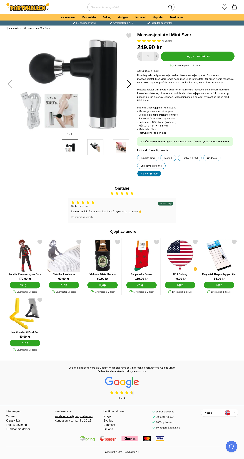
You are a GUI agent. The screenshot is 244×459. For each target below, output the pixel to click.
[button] (129, 84)
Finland (108, 429)
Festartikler (89, 17)
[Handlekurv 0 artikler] (234, 7)
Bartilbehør (177, 17)
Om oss (11, 416)
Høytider (158, 17)
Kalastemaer (68, 17)
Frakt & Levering (16, 424)
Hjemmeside (12, 28)
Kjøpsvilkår (13, 420)
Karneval (140, 17)
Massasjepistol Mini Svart (37, 28)
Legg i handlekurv (198, 56)
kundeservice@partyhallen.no (73, 416)
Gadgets (123, 17)
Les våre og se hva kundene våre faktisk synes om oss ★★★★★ (185, 141)
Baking (107, 17)
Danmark (109, 424)
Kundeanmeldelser (18, 429)
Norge (107, 416)
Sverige (108, 420)
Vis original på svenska (82, 217)
